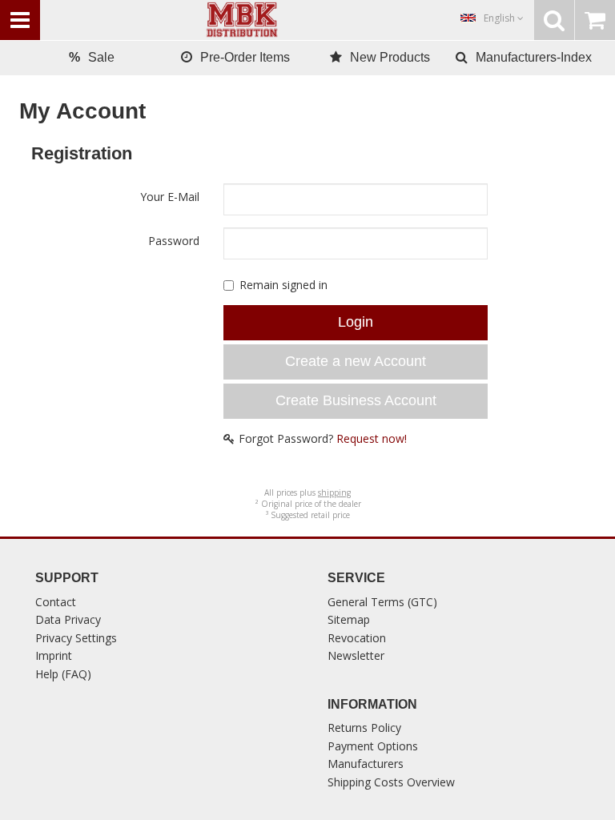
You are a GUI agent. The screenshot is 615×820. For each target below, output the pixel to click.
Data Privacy (68, 619)
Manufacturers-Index (534, 57)
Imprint (53, 655)
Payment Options (373, 746)
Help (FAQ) (63, 673)
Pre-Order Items (245, 57)
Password (173, 240)
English (500, 18)
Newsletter (356, 655)
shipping (334, 492)
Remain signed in (283, 284)
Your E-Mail (169, 196)
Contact (55, 601)
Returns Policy (364, 727)
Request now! (371, 438)
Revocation (357, 637)
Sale (92, 57)
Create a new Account (355, 361)
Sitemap (349, 619)
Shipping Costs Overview (391, 782)
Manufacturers (366, 763)
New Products (390, 57)
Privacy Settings (76, 637)
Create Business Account (355, 400)
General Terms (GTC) (382, 601)
